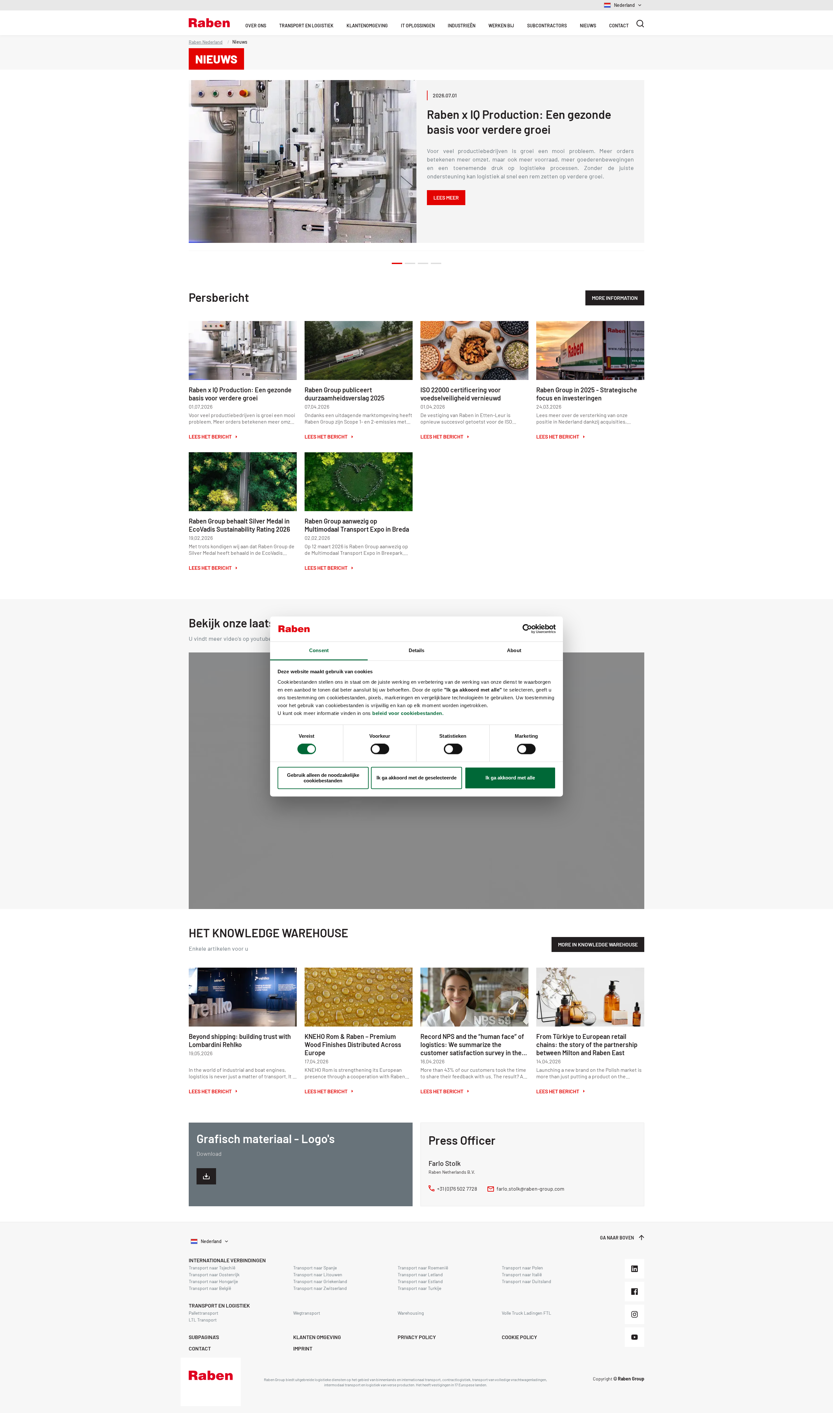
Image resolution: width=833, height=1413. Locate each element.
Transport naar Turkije (419, 1288)
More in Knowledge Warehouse (598, 944)
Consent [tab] (319, 650)
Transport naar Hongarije (213, 1281)
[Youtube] (634, 1337)
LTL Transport (203, 1319)
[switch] (380, 749)
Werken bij (501, 25)
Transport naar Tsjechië (212, 1267)
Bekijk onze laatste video (252, 623)
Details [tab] (417, 650)
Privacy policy (417, 1337)
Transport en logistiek (219, 1305)
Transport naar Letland (420, 1274)
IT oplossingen (418, 25)
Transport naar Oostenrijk (214, 1274)
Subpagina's (204, 1337)
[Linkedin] (634, 1269)
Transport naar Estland (420, 1281)
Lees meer (446, 197)
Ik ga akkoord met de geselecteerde (416, 778)
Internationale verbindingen (227, 1260)
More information (615, 298)
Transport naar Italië (522, 1274)
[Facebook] (634, 1291)
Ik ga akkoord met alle (510, 778)
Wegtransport (306, 1313)
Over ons (255, 25)
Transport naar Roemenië (423, 1267)
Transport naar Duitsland (526, 1281)
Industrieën (461, 25)
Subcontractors (547, 25)
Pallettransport (203, 1313)
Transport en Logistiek (306, 25)
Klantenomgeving (367, 25)
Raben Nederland (206, 42)
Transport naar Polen (522, 1267)
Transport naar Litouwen (317, 1274)
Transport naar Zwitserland (320, 1288)
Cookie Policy (519, 1337)
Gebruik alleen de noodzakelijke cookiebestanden (323, 777)
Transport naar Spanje (315, 1267)
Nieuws (588, 25)
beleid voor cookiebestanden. (408, 713)
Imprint (302, 1348)
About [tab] (514, 650)
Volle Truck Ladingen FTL (526, 1313)
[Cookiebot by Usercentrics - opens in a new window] (527, 629)
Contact (619, 25)
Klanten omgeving (317, 1337)
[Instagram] (634, 1314)
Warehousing (411, 1313)
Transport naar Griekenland (320, 1281)
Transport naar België (210, 1288)
